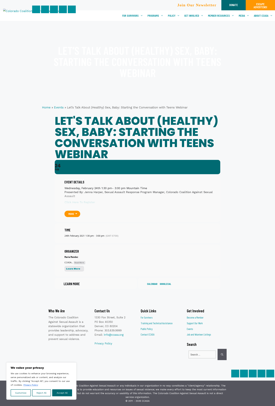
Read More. (79, 262)
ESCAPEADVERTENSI (260, 5)
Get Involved (191, 15)
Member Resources (219, 15)
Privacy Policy (30, 385)
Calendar (152, 283)
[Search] (222, 354)
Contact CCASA (147, 334)
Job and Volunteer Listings (199, 334)
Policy (171, 15)
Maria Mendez (71, 256)
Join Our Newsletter (197, 5)
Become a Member (195, 317)
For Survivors (130, 15)
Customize (20, 393)
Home (46, 107)
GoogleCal (165, 283)
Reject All (41, 393)
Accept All (62, 393)
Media (242, 15)
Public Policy (146, 328)
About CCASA (261, 15)
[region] (41, 381)
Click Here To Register (79, 202)
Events (59, 107)
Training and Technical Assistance (157, 323)
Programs (153, 15)
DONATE (233, 5)
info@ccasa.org (114, 334)
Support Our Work (195, 323)
